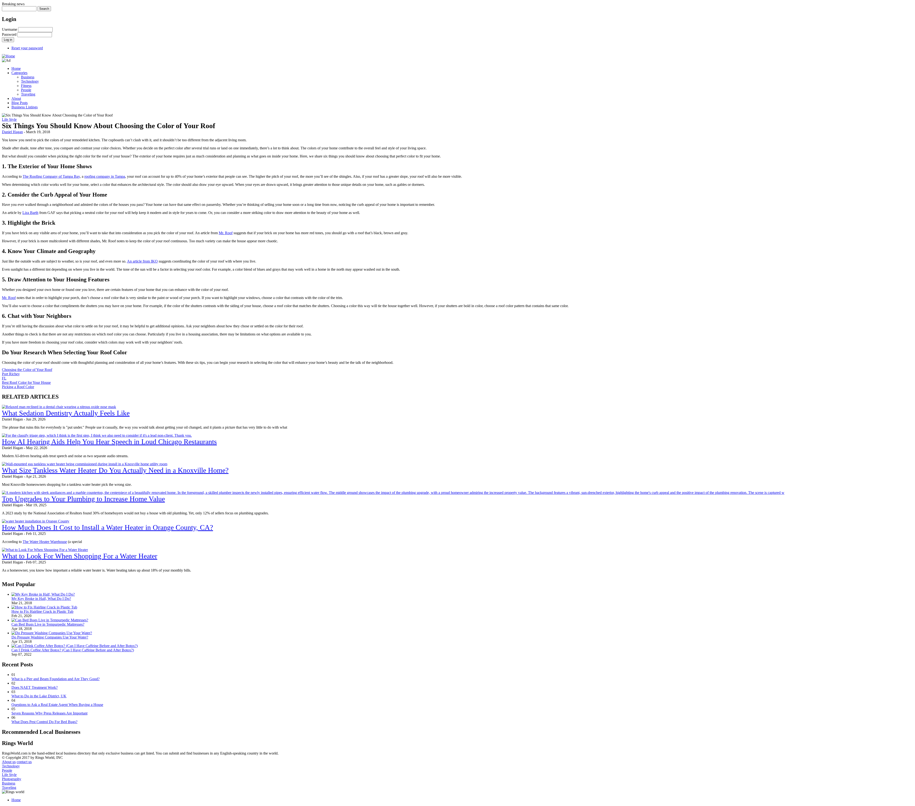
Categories (19, 73)
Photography (11, 779)
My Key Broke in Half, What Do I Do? (41, 599)
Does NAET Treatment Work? (34, 687)
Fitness (26, 86)
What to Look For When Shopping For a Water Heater (79, 556)
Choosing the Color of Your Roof (27, 370)
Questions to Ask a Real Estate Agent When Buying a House (57, 705)
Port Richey (11, 374)
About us (9, 762)
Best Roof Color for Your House (26, 382)
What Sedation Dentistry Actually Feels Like (66, 413)
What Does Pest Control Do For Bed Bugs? (44, 722)
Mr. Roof (226, 233)
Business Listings (24, 107)
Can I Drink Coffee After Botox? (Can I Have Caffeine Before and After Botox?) (72, 650)
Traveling (28, 94)
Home (16, 68)
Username (9, 29)
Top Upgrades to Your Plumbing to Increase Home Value (83, 499)
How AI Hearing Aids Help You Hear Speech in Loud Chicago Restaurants (109, 442)
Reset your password (27, 48)
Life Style (9, 119)
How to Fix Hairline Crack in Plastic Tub (42, 611)
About (16, 98)
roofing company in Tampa (104, 176)
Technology (30, 81)
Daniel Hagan (12, 132)
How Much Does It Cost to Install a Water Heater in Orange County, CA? (107, 527)
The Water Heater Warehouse (45, 542)
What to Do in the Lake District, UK (38, 696)
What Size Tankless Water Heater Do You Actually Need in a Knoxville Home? (115, 470)
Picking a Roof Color (18, 387)
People (26, 90)
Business (27, 77)
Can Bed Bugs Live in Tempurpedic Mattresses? (47, 624)
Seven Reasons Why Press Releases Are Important (49, 713)
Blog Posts (19, 103)
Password (9, 34)
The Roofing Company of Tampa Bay (51, 176)
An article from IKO (142, 261)
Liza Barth (30, 213)
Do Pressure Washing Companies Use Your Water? (49, 637)
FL (4, 378)
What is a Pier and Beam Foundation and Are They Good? (55, 679)
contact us (24, 762)
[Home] (8, 56)
